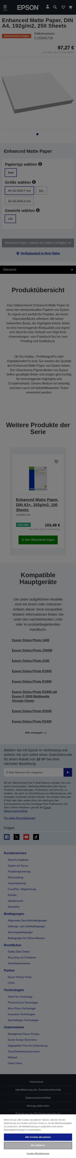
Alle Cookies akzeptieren (38, 1137)
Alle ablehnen (38, 1145)
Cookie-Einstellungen (38, 1153)
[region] (38, 1136)
